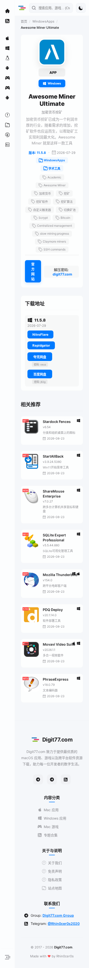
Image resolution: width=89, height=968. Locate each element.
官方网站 (33, 271)
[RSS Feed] (66, 779)
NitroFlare (40, 334)
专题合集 (51, 835)
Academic (54, 177)
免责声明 (55, 871)
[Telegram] (38, 779)
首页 (24, 21)
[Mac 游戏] (7, 78)
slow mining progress (54, 233)
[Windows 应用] (7, 48)
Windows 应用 (55, 818)
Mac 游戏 (51, 827)
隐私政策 (55, 880)
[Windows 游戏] (7, 87)
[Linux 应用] (7, 58)
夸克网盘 (39, 357)
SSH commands (55, 249)
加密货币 (45, 193)
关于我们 (55, 863)
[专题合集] (7, 21)
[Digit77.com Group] (52, 779)
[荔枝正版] (7, 134)
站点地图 (55, 888)
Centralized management (54, 225)
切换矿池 (70, 210)
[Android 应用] (7, 68)
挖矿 (67, 193)
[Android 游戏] (7, 97)
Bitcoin (65, 218)
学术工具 (54, 168)
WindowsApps (43, 21)
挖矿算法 (67, 202)
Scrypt (43, 218)
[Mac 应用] (7, 38)
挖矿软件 (42, 202)
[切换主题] (81, 8)
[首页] (7, 11)
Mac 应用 (51, 810)
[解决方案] (7, 115)
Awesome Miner (55, 185)
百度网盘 (39, 374)
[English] (7, 144)
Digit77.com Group (58, 915)
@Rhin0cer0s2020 (64, 923)
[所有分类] (7, 125)
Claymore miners (54, 241)
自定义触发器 (42, 210)
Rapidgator (41, 345)
